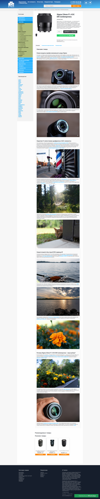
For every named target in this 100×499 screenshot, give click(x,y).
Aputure (20, 109)
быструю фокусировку (47, 256)
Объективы (40, 1)
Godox (19, 113)
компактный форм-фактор (66, 88)
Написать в (87, 496)
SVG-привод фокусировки (67, 255)
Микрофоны (21, 70)
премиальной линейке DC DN (67, 57)
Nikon (19, 81)
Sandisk (20, 85)
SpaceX (20, 116)
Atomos (20, 102)
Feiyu (19, 97)
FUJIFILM (20, 107)
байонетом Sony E (53, 58)
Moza (19, 98)
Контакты (42, 476)
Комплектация (59, 45)
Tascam (20, 89)
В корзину (41, 454)
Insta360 (20, 100)
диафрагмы (58, 145)
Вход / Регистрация (86, 2)
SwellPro (20, 105)
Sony (19, 83)
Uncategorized (21, 479)
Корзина (41, 475)
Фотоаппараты (32, 1)
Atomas (20, 101)
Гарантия (42, 472)
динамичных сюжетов (41, 319)
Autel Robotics (21, 104)
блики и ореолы (72, 180)
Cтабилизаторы (23, 3)
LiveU (19, 90)
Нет (76, 39)
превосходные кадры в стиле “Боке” (56, 147)
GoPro (19, 79)
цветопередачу (66, 389)
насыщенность (65, 179)
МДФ (78, 283)
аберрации (43, 183)
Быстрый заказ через (66, 35)
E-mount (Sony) (63, 39)
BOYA (19, 111)
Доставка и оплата (43, 473)
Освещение (21, 72)
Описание (38, 45)
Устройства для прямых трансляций (24, 61)
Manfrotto (20, 108)
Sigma (62, 40)
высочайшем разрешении (52, 111)
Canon (19, 82)
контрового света (63, 256)
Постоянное (74, 39)
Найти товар (76, 6)
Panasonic (20, 84)
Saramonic (20, 110)
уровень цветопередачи (51, 214)
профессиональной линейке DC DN (61, 142)
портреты (50, 317)
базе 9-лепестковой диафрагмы (62, 356)
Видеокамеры (22, 1)
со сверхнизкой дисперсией (58, 182)
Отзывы (41, 474)
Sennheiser (20, 91)
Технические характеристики (48, 45)
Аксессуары (21, 58)
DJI (19, 87)
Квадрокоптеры (49, 1)
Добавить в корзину (70, 31)
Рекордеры (57, 1)
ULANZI (20, 115)
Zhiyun (19, 95)
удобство (39, 57)
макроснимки (56, 317)
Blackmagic (20, 92)
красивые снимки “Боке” (42, 357)
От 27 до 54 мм (68, 39)
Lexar (19, 114)
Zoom (19, 88)
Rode (19, 103)
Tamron (20, 94)
